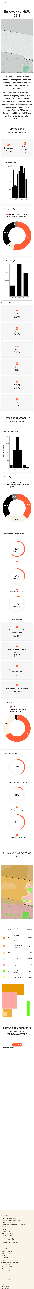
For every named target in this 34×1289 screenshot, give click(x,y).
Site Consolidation (7, 1233)
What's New (5, 1286)
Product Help (6, 1280)
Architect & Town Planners (10, 1262)
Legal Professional (7, 1260)
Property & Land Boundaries (11, 1240)
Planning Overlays (7, 1238)
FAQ (2, 1284)
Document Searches (8, 1271)
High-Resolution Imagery (9, 1218)
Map (2, 1268)
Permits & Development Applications (13, 1224)
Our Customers (6, 1266)
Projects (4, 1229)
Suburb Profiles (6, 1251)
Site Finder (5, 1227)
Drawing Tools (6, 1231)
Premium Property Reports (10, 1220)
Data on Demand (7, 1222)
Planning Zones (6, 1235)
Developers (5, 1257)
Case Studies (6, 1282)
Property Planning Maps (9, 1242)
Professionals (6, 1264)
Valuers (3, 1255)
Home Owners (6, 1253)
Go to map (17, 1044)
